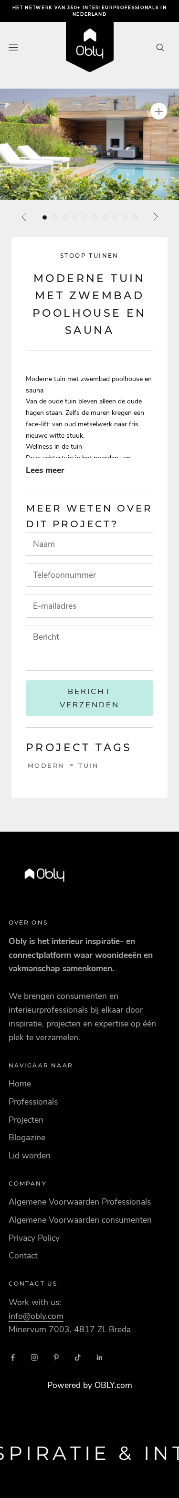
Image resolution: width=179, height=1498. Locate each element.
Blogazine (27, 1137)
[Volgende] (155, 216)
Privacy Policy (34, 1238)
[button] (89, 144)
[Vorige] (24, 216)
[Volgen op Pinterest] (56, 1357)
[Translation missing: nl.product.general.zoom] (158, 111)
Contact (23, 1255)
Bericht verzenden (89, 698)
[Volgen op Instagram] (34, 1357)
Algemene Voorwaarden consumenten (80, 1220)
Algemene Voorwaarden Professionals (80, 1201)
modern (46, 765)
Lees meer (45, 470)
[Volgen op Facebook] (13, 1357)
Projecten (26, 1120)
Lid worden (30, 1155)
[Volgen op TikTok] (78, 1357)
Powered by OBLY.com (89, 1385)
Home (20, 1083)
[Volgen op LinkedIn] (99, 1357)
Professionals (33, 1101)
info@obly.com (36, 1316)
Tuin (88, 765)
